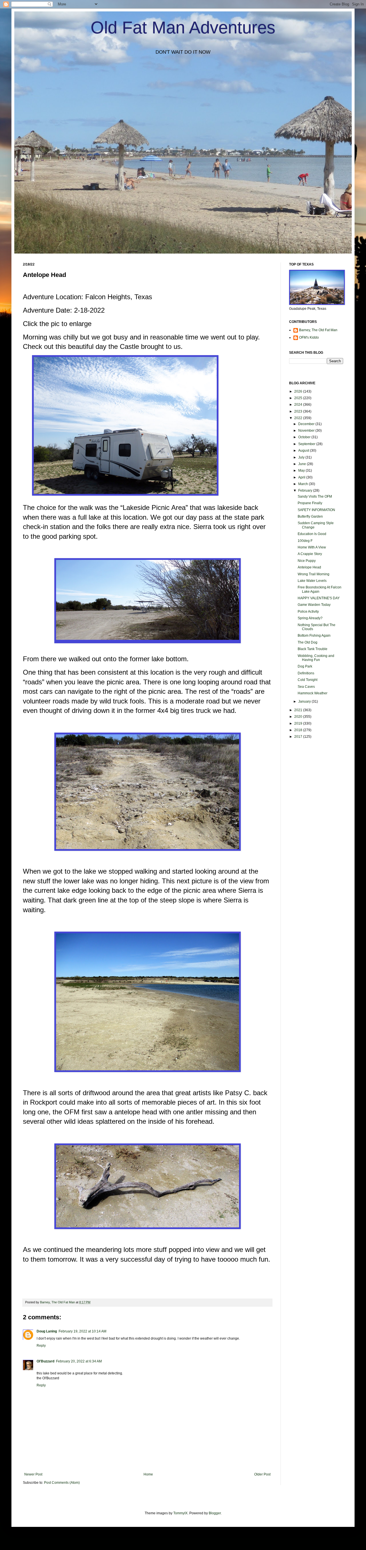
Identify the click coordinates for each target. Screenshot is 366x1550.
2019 (298, 723)
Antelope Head (309, 567)
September (307, 444)
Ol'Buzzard (45, 1361)
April (302, 477)
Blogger (215, 1513)
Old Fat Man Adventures (183, 27)
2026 (298, 391)
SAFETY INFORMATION (316, 510)
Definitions (306, 673)
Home (148, 1474)
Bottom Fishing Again (314, 636)
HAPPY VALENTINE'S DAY (319, 598)
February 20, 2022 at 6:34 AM (79, 1361)
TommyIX (180, 1513)
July (301, 457)
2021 (298, 710)
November (306, 431)
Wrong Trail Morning (313, 574)
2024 (298, 405)
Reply (41, 1346)
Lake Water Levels (312, 581)
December (306, 424)
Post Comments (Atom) (62, 1483)
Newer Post (33, 1474)
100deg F (305, 541)
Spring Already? (310, 618)
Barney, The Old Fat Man (318, 330)
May (302, 471)
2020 (298, 717)
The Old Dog (307, 642)
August (304, 451)
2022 (298, 418)
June (302, 464)
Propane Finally (310, 503)
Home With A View (312, 547)
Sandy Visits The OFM (315, 496)
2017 (298, 737)
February (305, 490)
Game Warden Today (314, 605)
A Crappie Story (310, 554)
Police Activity (308, 612)
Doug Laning (47, 1331)
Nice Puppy (307, 561)
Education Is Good (312, 534)
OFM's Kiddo (309, 337)
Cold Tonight (307, 680)
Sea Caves (306, 687)
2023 (298, 411)
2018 (298, 730)
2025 (298, 398)
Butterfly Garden (310, 516)
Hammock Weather (312, 693)
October (304, 437)
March (303, 484)
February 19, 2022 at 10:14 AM (82, 1331)
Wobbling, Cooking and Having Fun (316, 658)
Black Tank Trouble (312, 649)
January (305, 701)
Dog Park (305, 666)
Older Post (262, 1474)
